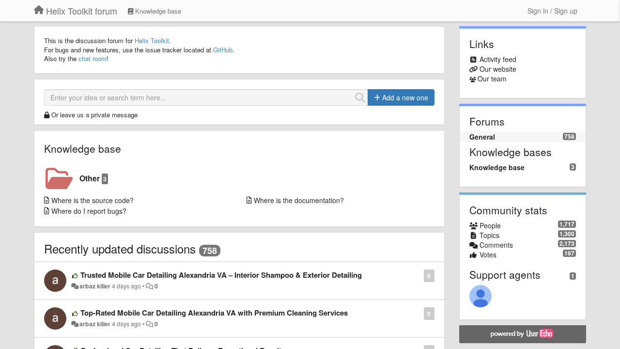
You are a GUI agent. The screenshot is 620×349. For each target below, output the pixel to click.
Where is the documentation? (299, 200)
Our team (492, 78)
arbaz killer (94, 286)
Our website (498, 69)
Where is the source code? (92, 200)
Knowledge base (82, 148)
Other (93, 178)
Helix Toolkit (152, 40)
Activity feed (498, 59)
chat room (92, 58)
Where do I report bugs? (88, 211)
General (482, 137)
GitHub (222, 49)
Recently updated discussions (120, 248)
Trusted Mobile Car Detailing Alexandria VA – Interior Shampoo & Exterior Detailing (221, 275)
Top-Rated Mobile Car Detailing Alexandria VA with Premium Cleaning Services (214, 312)
